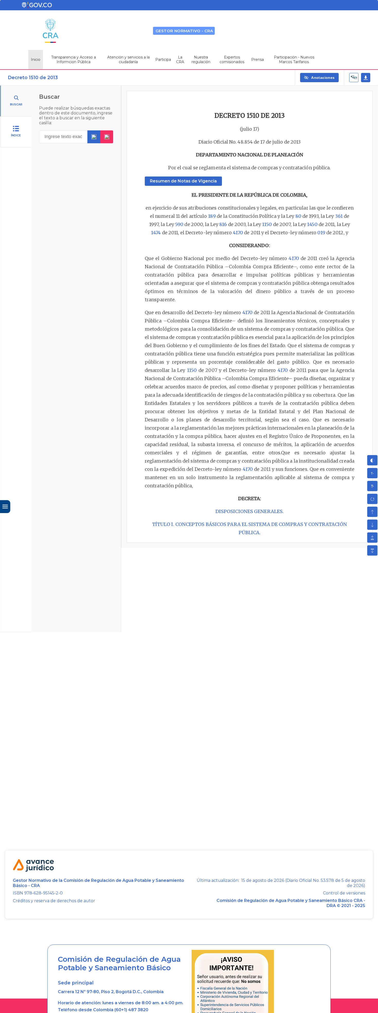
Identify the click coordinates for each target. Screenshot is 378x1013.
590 (179, 224)
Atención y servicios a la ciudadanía (128, 59)
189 (212, 216)
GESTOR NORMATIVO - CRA (184, 30)
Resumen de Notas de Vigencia (183, 181)
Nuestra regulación (201, 59)
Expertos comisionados (232, 59)
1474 (156, 233)
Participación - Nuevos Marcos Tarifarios (294, 59)
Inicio (35, 59)
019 (321, 233)
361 (339, 216)
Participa (163, 59)
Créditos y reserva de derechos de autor (54, 900)
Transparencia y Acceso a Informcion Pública (73, 59)
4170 (238, 233)
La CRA (180, 59)
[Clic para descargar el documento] (365, 77)
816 (223, 224)
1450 (312, 224)
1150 (267, 224)
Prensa (257, 59)
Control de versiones (344, 893)
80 (298, 216)
